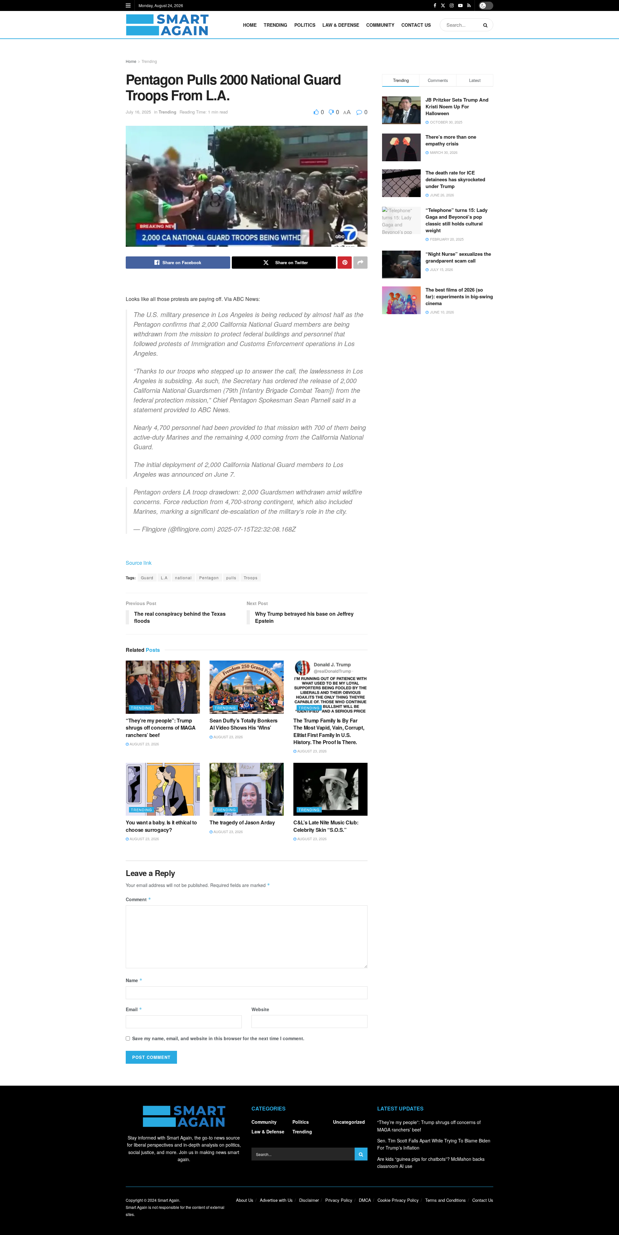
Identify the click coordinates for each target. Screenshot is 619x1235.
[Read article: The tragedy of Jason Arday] (247, 789)
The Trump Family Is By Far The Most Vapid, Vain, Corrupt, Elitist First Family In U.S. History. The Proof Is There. (328, 731)
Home (250, 25)
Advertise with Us (276, 1200)
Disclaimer (309, 1200)
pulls (231, 577)
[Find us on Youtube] (460, 5)
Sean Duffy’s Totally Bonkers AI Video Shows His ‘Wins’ (244, 724)
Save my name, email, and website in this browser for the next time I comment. (218, 1038)
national (183, 577)
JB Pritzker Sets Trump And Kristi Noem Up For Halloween (457, 106)
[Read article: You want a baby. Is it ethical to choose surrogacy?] (163, 789)
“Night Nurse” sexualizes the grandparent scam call (458, 257)
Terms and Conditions (445, 1200)
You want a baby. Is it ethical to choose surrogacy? (161, 826)
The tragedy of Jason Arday (242, 822)
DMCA (365, 1200)
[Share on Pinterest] (345, 262)
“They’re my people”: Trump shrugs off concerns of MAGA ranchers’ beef (160, 728)
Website (260, 1009)
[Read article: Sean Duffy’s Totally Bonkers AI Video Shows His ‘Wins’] (247, 687)
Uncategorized (349, 1122)
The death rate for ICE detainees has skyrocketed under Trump (455, 179)
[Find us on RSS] (469, 5)
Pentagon (209, 577)
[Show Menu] (128, 5)
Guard (147, 577)
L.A (164, 577)
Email (134, 1009)
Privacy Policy (338, 1200)
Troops (251, 577)
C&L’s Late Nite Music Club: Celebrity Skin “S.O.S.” (325, 826)
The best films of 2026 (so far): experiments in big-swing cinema (459, 296)
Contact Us (416, 25)
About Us (244, 1200)
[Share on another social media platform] (360, 262)
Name (134, 980)
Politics (304, 25)
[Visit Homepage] (167, 25)
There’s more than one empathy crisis (451, 140)
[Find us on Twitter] (443, 5)
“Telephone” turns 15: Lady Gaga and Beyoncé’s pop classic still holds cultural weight (456, 220)
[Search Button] (486, 24)
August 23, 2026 (144, 743)
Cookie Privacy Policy (398, 1200)
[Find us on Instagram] (452, 5)
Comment (138, 899)
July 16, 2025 (138, 112)
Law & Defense (340, 25)
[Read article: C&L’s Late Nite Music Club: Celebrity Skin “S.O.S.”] (330, 789)
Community (380, 25)
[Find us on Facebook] (435, 5)
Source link (139, 562)
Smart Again (168, 1200)
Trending (275, 25)
